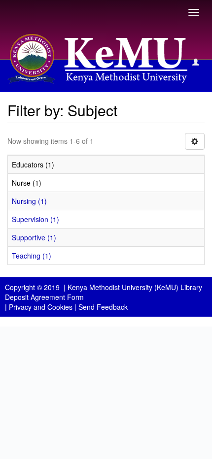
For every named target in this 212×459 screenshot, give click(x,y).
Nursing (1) (29, 201)
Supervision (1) (35, 219)
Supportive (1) (34, 237)
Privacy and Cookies (40, 307)
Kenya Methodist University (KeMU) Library (135, 287)
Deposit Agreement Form (44, 297)
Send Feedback (103, 307)
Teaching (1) (31, 256)
